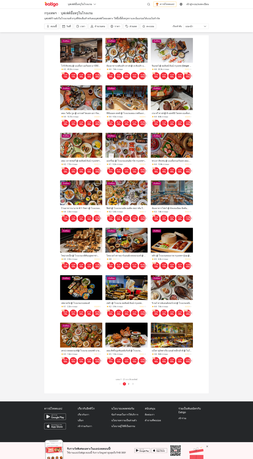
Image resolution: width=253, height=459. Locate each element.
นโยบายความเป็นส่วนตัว (124, 420)
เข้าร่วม (182, 418)
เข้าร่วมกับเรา (85, 426)
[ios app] (55, 426)
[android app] (55, 417)
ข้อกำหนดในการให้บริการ (124, 414)
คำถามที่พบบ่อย (153, 420)
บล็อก (81, 420)
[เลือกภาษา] (181, 4)
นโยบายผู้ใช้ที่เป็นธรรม (123, 426)
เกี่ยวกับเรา (83, 414)
